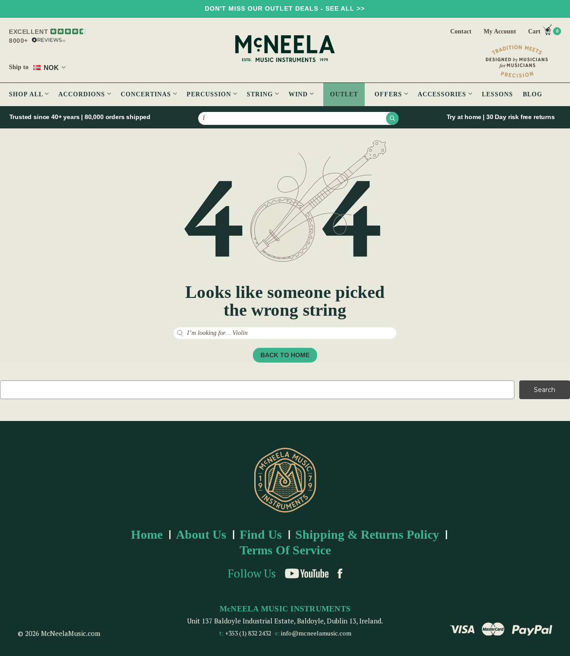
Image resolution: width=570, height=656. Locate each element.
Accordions (82, 94)
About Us (201, 534)
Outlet (344, 94)
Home (147, 534)
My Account (500, 31)
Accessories (443, 94)
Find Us (261, 534)
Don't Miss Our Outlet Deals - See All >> (285, 8)
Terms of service (285, 550)
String (261, 94)
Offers (389, 94)
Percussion (210, 94)
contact (461, 31)
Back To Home (285, 355)
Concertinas (147, 94)
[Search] (392, 118)
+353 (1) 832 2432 (248, 633)
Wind (299, 94)
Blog (532, 94)
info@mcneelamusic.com (316, 633)
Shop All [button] (27, 94)
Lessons (497, 94)
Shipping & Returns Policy (367, 534)
